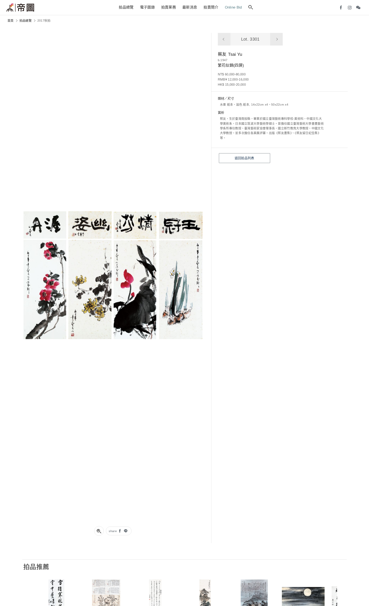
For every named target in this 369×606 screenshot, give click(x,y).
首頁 (10, 20)
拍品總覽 (25, 20)
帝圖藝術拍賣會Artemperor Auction (20, 7)
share (113, 531)
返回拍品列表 (244, 158)
